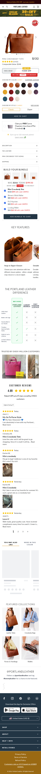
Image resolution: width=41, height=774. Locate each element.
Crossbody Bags (30, 633)
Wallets (30, 662)
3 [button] (22, 531)
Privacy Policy (20, 754)
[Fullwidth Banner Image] (20, 13)
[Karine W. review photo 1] (7, 470)
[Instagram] (12, 698)
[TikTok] (28, 698)
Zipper (29, 109)
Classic (11, 109)
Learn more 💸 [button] (20, 137)
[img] (8, 411)
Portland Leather (17, 771)
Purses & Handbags (10, 662)
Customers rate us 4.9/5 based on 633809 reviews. (20, 765)
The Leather (6, 151)
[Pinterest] (20, 698)
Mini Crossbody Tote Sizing (13, 156)
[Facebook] (4, 698)
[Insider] (37, 698)
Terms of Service (20, 757)
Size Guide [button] (35, 105)
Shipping (5, 162)
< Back (4, 18)
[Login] (34, 6)
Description (7, 145)
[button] (3, 6)
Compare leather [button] (32, 80)
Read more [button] (7, 425)
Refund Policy (20, 760)
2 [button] (18, 531)
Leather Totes (10, 633)
